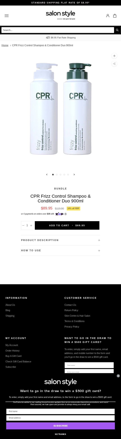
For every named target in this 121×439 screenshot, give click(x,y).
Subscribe (11, 366)
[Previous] (46, 174)
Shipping (10, 315)
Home (5, 45)
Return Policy (71, 310)
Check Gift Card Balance (18, 361)
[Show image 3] (60, 174)
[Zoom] (114, 56)
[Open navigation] (7, 15)
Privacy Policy (71, 326)
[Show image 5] (68, 174)
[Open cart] (114, 16)
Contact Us (70, 304)
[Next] (74, 174)
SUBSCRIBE (60, 425)
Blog (8, 310)
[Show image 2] (57, 174)
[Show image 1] (53, 174)
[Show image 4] (64, 174)
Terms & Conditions (74, 321)
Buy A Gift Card (13, 356)
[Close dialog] (118, 375)
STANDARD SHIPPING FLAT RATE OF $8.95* (60, 3)
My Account (12, 345)
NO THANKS (60, 434)
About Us (10, 304)
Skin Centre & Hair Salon (77, 315)
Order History (13, 350)
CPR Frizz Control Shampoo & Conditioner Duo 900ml (42, 45)
